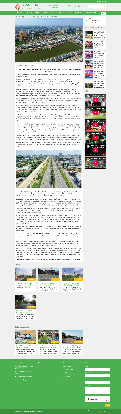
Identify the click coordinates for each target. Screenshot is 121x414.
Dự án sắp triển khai (93, 23)
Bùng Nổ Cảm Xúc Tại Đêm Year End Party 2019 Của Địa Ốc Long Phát (99, 54)
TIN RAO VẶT (78, 12)
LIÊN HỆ (69, 12)
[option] (95, 100)
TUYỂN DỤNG (60, 12)
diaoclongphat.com (29, 411)
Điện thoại (88, 372)
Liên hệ (32, 279)
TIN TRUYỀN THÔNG (90, 12)
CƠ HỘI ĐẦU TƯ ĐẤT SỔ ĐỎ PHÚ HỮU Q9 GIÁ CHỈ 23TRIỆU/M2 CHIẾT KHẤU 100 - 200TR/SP (49, 284)
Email (86, 379)
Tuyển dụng (66, 376)
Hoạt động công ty (68, 373)
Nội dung (87, 385)
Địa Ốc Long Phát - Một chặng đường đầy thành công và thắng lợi (99, 74)
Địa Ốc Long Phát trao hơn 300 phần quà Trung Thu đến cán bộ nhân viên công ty (99, 84)
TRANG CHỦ (19, 12)
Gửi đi (107, 405)
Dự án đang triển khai (94, 20)
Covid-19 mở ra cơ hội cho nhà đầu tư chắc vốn (24, 346)
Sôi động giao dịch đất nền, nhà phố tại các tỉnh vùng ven (48, 346)
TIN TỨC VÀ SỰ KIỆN (47, 12)
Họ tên (87, 366)
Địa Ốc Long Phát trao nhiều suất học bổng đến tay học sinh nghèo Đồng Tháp (99, 64)
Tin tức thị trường (68, 369)
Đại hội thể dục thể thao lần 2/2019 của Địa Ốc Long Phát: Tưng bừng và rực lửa (99, 34)
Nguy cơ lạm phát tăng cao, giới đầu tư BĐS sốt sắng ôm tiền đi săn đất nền (72, 346)
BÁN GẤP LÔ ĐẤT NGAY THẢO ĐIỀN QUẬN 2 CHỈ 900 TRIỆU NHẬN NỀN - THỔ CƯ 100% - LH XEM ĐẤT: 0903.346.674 (24, 311)
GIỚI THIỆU (29, 12)
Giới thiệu (65, 379)
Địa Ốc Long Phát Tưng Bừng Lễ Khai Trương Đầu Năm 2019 (99, 44)
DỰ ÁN (37, 12)
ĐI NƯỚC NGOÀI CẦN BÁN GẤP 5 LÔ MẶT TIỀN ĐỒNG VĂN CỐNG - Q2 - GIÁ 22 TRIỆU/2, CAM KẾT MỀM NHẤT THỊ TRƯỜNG (71, 284)
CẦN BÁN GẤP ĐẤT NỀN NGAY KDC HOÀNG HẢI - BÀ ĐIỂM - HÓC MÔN (25, 284)
